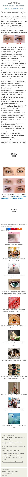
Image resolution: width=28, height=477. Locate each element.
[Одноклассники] (19, 229)
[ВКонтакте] (8, 229)
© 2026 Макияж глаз (5, 469)
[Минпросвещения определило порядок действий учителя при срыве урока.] (14, 407)
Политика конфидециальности (7, 473)
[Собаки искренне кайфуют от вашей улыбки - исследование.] (14, 324)
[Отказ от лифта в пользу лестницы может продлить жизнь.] (14, 273)
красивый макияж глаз (11, 226)
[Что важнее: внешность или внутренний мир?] (14, 393)
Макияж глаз (14, 3)
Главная (5, 6)
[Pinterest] (14, 229)
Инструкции (14, 8)
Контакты (4, 471)
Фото (21, 8)
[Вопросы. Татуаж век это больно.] (14, 242)
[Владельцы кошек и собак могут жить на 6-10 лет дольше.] (14, 358)
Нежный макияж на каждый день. (11, 450)
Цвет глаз (7, 8)
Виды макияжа (20, 6)
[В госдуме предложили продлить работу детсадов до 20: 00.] (14, 257)
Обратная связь (5, 475)
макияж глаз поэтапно (17, 224)
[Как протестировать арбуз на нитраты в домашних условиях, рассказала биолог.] (14, 307)
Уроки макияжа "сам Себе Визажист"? (12, 462)
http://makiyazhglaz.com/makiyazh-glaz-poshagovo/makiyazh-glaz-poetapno (14, 197)
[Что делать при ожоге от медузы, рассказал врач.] (14, 423)
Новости (11, 6)
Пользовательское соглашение (12, 471)
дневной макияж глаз (9, 224)
